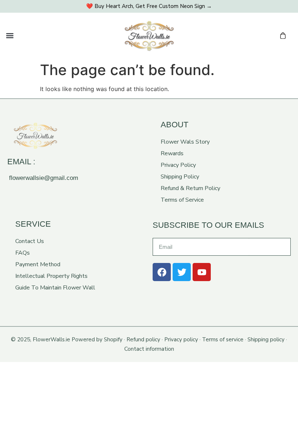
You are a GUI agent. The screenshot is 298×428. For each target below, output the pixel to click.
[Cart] (282, 35)
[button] (10, 36)
